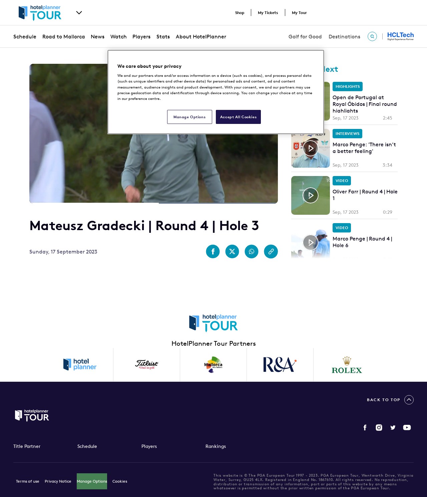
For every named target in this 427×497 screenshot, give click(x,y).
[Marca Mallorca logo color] (213, 364)
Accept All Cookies (238, 116)
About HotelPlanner (201, 36)
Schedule (24, 36)
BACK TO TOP (383, 399)
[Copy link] (271, 251)
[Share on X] (232, 251)
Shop (239, 12)
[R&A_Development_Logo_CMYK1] (280, 364)
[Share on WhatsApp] (252, 251)
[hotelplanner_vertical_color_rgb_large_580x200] (80, 364)
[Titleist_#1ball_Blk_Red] (146, 364)
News (97, 36)
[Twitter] (393, 427)
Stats (163, 36)
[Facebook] (365, 427)
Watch (118, 36)
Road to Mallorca (63, 36)
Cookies (119, 481)
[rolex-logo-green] (347, 364)
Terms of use (27, 481)
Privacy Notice (58, 481)
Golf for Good (305, 36)
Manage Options (92, 481)
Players (141, 36)
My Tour (299, 12)
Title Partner (26, 446)
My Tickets (268, 12)
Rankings (215, 446)
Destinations (344, 36)
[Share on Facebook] (213, 251)
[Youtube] (407, 427)
